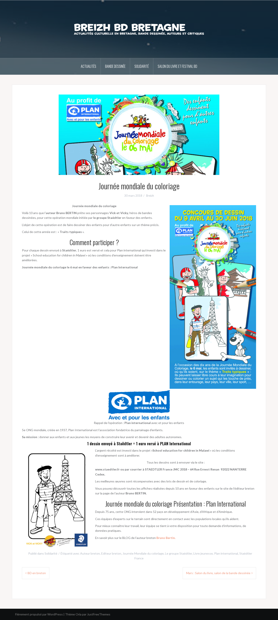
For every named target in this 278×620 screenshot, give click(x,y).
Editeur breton (111, 553)
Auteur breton (90, 553)
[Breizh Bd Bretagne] (139, 29)
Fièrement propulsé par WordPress (39, 614)
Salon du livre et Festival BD (177, 66)
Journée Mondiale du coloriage (143, 553)
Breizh (150, 195)
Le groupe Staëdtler (178, 553)
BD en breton (37, 573)
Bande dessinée (115, 66)
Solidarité (141, 66)
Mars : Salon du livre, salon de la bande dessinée (218, 573)
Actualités (88, 66)
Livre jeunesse (203, 553)
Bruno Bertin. (165, 538)
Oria (78, 614)
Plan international (226, 553)
